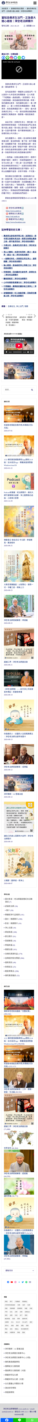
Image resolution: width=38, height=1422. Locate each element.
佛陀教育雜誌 (10, 975)
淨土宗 (18, 1322)
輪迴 (6, 1332)
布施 (31, 1308)
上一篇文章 (12, 320)
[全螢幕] (31, 352)
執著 (26, 1308)
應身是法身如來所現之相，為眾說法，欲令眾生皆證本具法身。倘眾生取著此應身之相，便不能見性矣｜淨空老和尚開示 (20, 239)
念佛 (21, 1312)
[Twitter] (15, 57)
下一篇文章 (25, 317)
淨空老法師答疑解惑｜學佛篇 (16, 1256)
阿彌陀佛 (12, 1332)
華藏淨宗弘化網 (11, 1375)
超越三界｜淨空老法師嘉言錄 (16, 1126)
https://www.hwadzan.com (15, 222)
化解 (28, 1305)
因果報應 (12, 1308)
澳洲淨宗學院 (10, 1388)
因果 (6, 1308)
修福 (6, 1301)
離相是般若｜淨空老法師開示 (15, 279)
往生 (11, 1312)
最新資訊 (8, 962)
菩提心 (17, 1329)
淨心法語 (8, 928)
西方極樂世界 (24, 1329)
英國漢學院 (9, 1392)
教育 (26, 1315)
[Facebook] (3, 57)
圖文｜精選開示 (11, 919)
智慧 (13, 1318)
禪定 (6, 1329)
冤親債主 (24, 1301)
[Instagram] (11, 57)
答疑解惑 (8, 941)
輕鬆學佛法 (9, 971)
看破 (17, 1325)
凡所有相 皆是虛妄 (10, 1305)
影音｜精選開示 (11, 923)
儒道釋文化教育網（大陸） (16, 1371)
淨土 (12, 1322)
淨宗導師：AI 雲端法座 (14, 1349)
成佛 (11, 1315)
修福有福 (8, 945)
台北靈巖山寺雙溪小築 (14, 1384)
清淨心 (7, 1325)
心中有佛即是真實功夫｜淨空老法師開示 (20, 283)
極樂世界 (24, 1318)
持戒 (16, 1315)
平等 (6, 1312)
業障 (18, 1318)
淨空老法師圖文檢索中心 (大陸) (18, 1358)
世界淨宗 (7, 1148)
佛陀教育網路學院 (12, 1362)
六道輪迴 (17, 1301)
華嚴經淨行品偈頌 (12, 915)
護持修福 (7, 1196)
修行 (11, 1301)
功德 (19, 1305)
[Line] (7, 57)
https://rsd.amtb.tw (13, 216)
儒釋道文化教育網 (12, 1366)
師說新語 (8, 932)
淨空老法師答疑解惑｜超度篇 (16, 1173)
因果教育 (19, 1308)
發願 (26, 306)
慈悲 (6, 1315)
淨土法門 (19, 306)
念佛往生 (11, 306)
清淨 (31, 1322)
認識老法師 (9, 906)
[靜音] (28, 352)
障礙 (18, 1332)
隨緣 (23, 1332)
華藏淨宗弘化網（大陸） (15, 1379)
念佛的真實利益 (11, 954)
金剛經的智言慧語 (17, 8)
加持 (23, 1305)
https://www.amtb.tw (13, 211)
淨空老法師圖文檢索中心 (15, 1353)
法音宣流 (5, 8)
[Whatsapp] (19, 57)
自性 (11, 1329)
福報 (22, 1325)
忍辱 (16, 1312)
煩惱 (12, 1325)
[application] (19, 345)
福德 (27, 1325)
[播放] (7, 352)
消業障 (7, 1322)
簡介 (8, 910)
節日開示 (8, 936)
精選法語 (8, 949)
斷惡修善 (7, 1318)
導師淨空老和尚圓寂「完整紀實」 (17, 1011)
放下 (21, 1315)
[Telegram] (23, 57)
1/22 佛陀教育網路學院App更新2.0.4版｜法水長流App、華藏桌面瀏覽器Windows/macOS (18, 1041)
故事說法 (8, 967)
